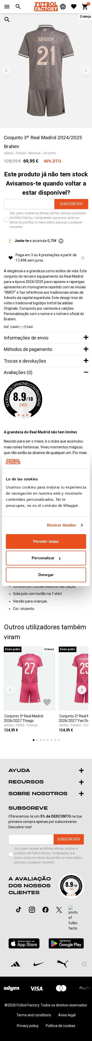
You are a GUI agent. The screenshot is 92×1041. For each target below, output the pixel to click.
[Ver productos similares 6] (51, 740)
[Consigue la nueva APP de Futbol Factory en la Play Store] (66, 943)
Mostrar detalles (61, 525)
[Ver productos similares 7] (55, 740)
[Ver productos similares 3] (41, 740)
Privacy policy (28, 1026)
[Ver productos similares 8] (59, 740)
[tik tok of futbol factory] (18, 909)
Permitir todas (46, 541)
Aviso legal (67, 1015)
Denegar (46, 575)
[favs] (74, 6)
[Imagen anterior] (6, 70)
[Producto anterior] (10, 689)
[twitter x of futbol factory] (59, 910)
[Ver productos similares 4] (44, 740)
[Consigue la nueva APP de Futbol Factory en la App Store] (24, 943)
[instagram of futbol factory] (32, 910)
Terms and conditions (33, 1015)
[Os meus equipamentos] (63, 6)
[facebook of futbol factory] (45, 910)
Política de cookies (60, 1026)
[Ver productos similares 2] (37, 740)
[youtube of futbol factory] (72, 918)
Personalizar (43, 558)
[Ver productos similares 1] (33, 740)
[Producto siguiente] (81, 689)
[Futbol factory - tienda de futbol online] (46, 6)
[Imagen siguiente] (85, 70)
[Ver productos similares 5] (48, 740)
